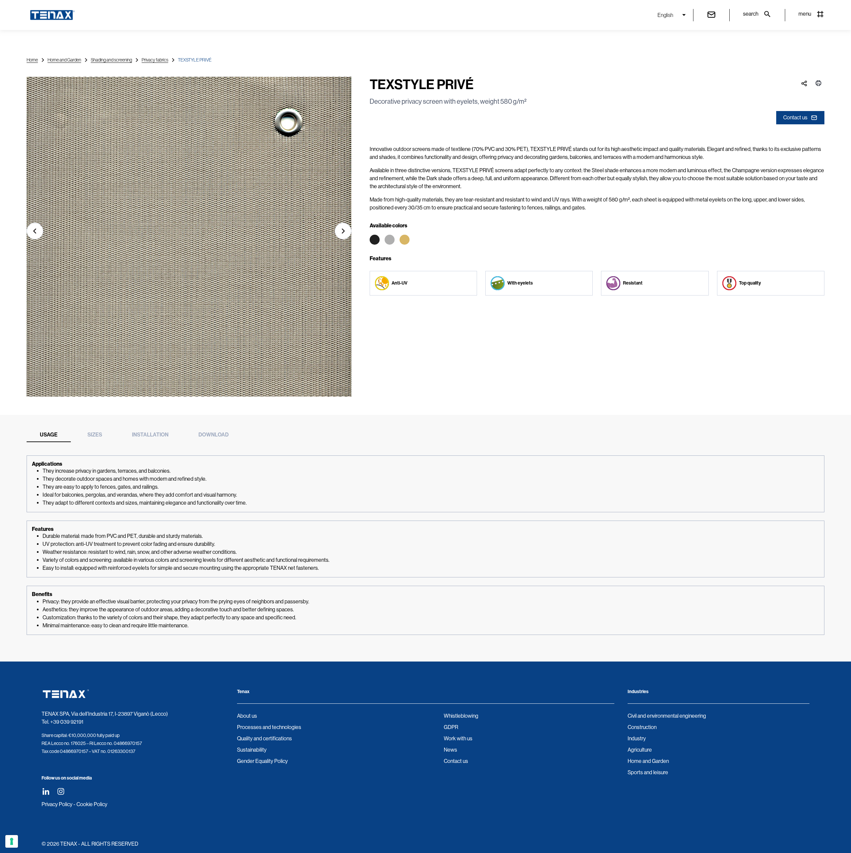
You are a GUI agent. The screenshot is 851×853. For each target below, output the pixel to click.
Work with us (458, 738)
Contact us (795, 117)
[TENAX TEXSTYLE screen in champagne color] (189, 239)
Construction (642, 727)
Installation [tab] (150, 434)
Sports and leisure (648, 772)
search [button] (750, 14)
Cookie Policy (91, 804)
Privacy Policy (57, 804)
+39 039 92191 (66, 722)
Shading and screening (111, 59)
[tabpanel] (425, 545)
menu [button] (804, 14)
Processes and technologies (269, 727)
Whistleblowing (461, 716)
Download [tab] (213, 434)
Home (32, 59)
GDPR (451, 727)
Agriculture (640, 750)
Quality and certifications (264, 738)
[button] (35, 231)
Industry (637, 738)
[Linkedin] (46, 791)
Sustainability (252, 750)
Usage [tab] (49, 434)
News (450, 750)
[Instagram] (61, 791)
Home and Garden (64, 59)
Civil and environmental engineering (667, 716)
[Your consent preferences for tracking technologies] (11, 841)
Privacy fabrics (155, 59)
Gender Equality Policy (262, 761)
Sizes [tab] (94, 434)
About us (247, 716)
